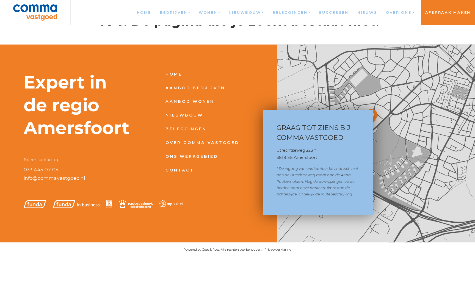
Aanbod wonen (189, 101)
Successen (334, 12)
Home (144, 12)
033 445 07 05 (41, 169)
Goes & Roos (210, 249)
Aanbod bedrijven (195, 87)
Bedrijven (173, 12)
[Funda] (35, 204)
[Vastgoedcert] (136, 204)
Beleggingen (290, 12)
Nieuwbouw (245, 12)
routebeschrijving (336, 194)
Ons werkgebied (191, 156)
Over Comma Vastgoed (202, 142)
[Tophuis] (171, 204)
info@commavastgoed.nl (54, 178)
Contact (179, 170)
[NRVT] (109, 204)
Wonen (208, 12)
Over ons (399, 12)
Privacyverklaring (277, 249)
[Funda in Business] (76, 204)
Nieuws (367, 12)
